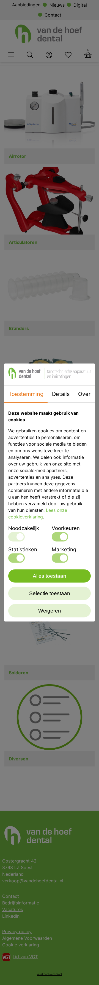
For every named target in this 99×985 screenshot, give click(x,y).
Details (61, 394)
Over (84, 394)
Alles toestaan (49, 576)
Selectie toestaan (49, 593)
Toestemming (26, 394)
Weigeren (49, 611)
